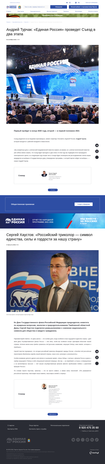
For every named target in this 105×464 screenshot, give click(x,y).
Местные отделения (52, 11)
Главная (8, 22)
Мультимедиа (78, 11)
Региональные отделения (60, 425)
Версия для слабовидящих (91, 2)
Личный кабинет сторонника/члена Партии (84, 7)
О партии (8, 11)
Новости (26, 22)
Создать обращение (83, 204)
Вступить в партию (93, 11)
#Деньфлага (53, 414)
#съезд (53, 190)
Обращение (58, 7)
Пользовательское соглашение (15, 454)
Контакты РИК (13, 429)
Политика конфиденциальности (15, 455)
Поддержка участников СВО (53, 15)
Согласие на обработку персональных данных (19, 458)
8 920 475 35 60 (89, 427)
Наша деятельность (35, 11)
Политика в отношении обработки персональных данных (22, 457)
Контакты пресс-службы (37, 429)
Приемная (66, 11)
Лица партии (21, 11)
